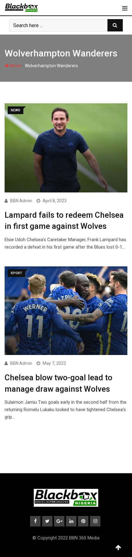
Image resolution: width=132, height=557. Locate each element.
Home (15, 65)
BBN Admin (21, 200)
